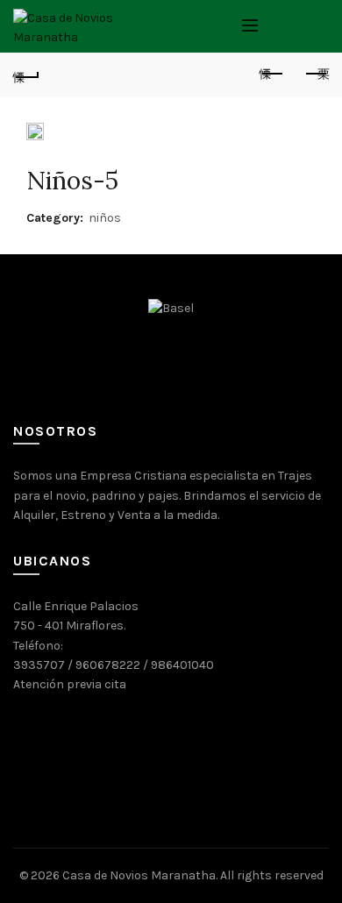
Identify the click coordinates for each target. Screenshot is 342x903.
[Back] (26, 74)
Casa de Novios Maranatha (139, 875)
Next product (316, 74)
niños (105, 217)
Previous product (272, 74)
